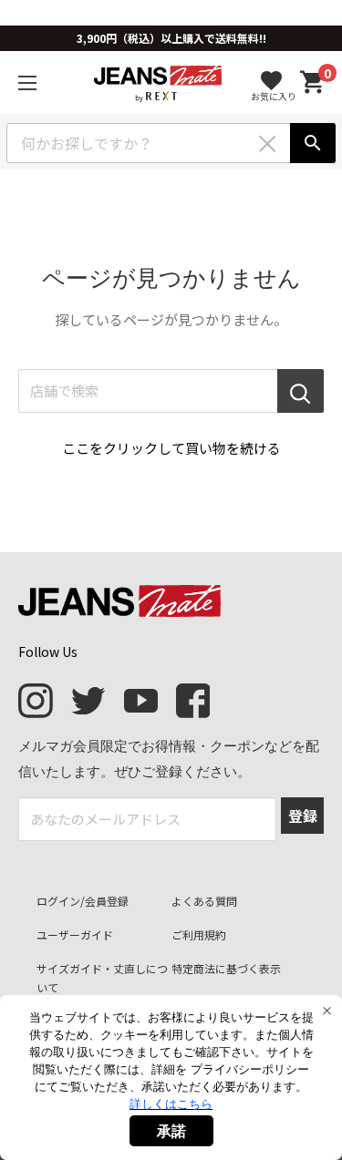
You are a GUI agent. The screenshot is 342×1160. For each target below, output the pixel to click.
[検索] (313, 143)
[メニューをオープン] (27, 83)
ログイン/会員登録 (82, 900)
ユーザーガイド (74, 934)
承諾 (171, 1131)
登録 (302, 815)
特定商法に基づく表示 (226, 968)
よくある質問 (204, 900)
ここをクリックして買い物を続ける (171, 447)
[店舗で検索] (300, 391)
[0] (313, 82)
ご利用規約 (198, 934)
